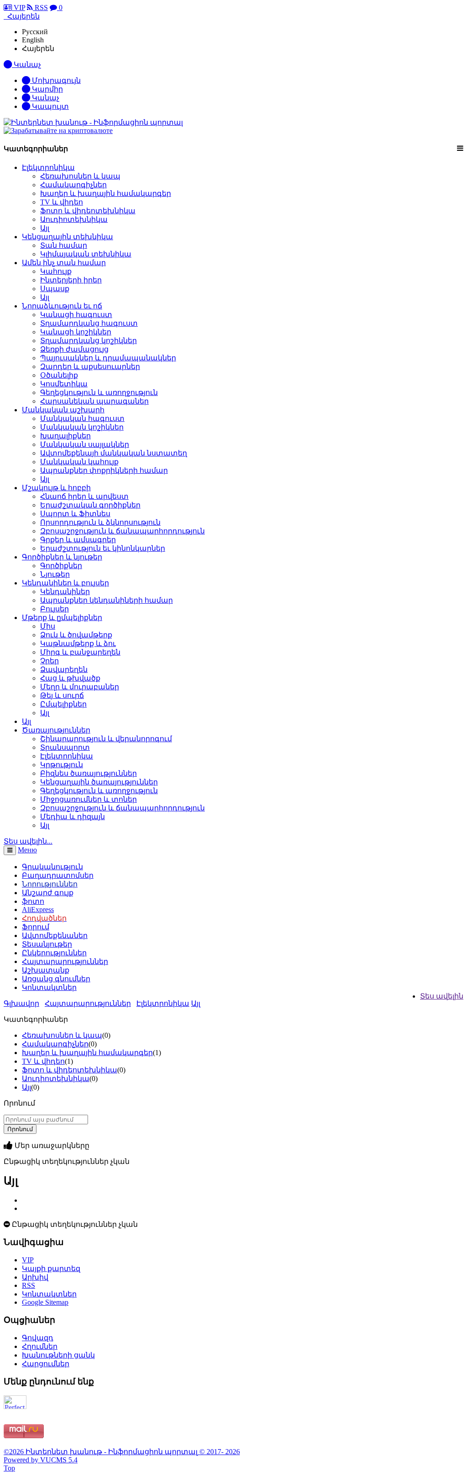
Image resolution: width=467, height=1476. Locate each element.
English (33, 40)
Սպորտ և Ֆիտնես (75, 514)
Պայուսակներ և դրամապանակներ (108, 358)
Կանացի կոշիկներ (75, 332)
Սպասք (54, 288)
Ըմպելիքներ (63, 704)
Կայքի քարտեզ (51, 1268)
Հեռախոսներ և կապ (80, 176)
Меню (27, 850)
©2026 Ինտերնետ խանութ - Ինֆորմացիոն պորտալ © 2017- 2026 (122, 1452)
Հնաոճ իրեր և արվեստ (84, 496)
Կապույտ (49, 106)
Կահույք (56, 271)
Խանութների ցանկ (58, 1355)
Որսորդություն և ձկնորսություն (100, 522)
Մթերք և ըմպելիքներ (62, 617)
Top (9, 1468)
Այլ (44, 228)
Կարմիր (46, 89)
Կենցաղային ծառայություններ (99, 782)
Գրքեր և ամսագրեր (78, 539)
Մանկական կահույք (79, 462)
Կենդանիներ (65, 591)
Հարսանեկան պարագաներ (94, 401)
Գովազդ (37, 1338)
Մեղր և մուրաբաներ (79, 687)
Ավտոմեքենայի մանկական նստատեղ (113, 453)
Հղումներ (39, 1346)
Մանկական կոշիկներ (82, 427)
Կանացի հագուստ (76, 314)
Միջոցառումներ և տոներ (88, 799)
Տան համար (63, 245)
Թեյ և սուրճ (62, 695)
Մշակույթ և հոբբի (56, 488)
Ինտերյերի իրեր (71, 280)
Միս (47, 626)
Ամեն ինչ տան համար (64, 262)
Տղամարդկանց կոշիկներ (88, 340)
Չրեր (49, 661)
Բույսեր (54, 609)
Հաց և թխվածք (70, 678)
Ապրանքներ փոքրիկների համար (104, 470)
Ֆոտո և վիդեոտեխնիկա (87, 211)
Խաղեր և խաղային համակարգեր (105, 193)
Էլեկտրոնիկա (48, 167)
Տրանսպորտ (65, 747)
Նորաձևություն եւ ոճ (62, 306)
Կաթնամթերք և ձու (78, 643)
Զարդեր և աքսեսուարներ (90, 366)
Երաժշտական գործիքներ (90, 505)
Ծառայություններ (56, 730)
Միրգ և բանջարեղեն (80, 652)
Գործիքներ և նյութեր (62, 557)
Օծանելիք (59, 375)
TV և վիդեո (61, 202)
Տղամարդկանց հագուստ (89, 323)
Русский (35, 32)
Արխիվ (35, 1277)
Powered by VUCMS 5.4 (41, 1460)
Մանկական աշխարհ (63, 410)
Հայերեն (38, 48)
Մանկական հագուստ (82, 418)
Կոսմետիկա (64, 384)
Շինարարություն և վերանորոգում (106, 739)
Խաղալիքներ (65, 436)
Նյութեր (55, 574)
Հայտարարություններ (88, 1003)
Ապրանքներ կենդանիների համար (106, 600)
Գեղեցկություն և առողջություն (99, 392)
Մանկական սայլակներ (84, 444)
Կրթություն (61, 765)
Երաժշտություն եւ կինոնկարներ (102, 548)
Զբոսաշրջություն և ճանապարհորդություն (122, 531)
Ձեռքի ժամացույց (74, 349)
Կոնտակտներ (49, 987)
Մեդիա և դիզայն (72, 816)
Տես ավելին (441, 996)
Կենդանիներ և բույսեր (65, 583)
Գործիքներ (61, 565)
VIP (18, 7)
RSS (40, 7)
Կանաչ (44, 98)
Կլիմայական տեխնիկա (85, 254)
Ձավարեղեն (64, 669)
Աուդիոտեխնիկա (74, 219)
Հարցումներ (45, 1364)
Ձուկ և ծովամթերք (76, 635)
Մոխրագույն (55, 80)
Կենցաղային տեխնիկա (67, 237)
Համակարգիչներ (73, 185)
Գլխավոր (21, 1003)
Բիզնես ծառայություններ (88, 773)
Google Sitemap (45, 1302)
